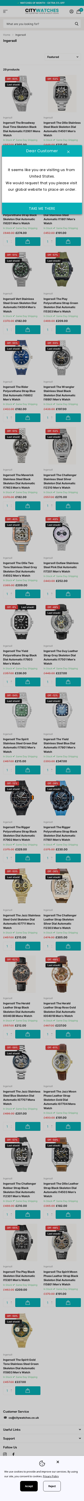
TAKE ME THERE (42, 208)
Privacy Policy (51, 1476)
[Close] (67, 1461)
